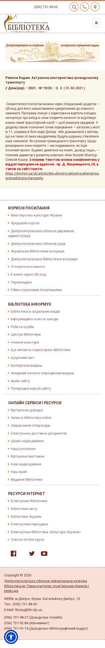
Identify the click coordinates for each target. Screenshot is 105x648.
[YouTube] (42, 555)
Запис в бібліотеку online (31, 418)
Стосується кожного (28, 267)
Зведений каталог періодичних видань (42, 373)
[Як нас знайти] (95, 6)
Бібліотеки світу (24, 509)
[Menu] (96, 23)
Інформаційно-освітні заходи (34, 319)
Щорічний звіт (22, 358)
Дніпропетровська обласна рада (38, 244)
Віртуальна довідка (27, 410)
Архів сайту (20, 381)
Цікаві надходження (27, 441)
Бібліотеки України (26, 517)
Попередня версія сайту (31, 388)
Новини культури (25, 342)
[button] (11, 637)
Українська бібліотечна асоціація (37, 251)
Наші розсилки (23, 449)
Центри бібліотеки (26, 334)
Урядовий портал (25, 223)
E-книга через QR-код (28, 274)
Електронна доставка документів (39, 433)
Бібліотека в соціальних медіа (35, 311)
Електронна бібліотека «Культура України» (46, 532)
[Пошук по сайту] (74, 6)
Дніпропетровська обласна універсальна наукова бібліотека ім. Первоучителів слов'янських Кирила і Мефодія (46, 586)
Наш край (19, 472)
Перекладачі (21, 282)
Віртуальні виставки (27, 456)
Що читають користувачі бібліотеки (40, 350)
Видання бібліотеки (26, 479)
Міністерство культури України (36, 215)
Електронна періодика (29, 524)
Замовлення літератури (30, 425)
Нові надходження (26, 464)
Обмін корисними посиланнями (36, 290)
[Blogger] (21, 555)
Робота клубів (22, 327)
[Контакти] (84, 6)
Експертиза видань (26, 365)
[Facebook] (12, 555)
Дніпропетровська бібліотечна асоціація (44, 259)
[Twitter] (30, 555)
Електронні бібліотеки (29, 501)
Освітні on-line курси (27, 539)
